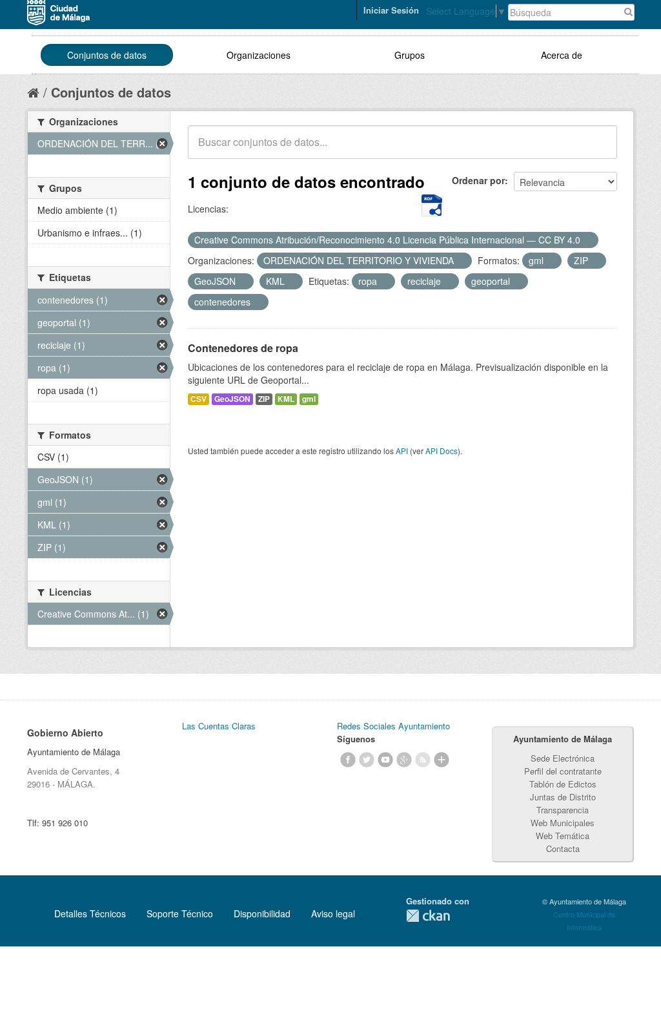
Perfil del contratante (563, 771)
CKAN (428, 915)
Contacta (563, 848)
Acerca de (561, 54)
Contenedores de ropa (243, 347)
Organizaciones (258, 54)
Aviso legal (333, 913)
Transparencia (562, 810)
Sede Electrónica (563, 758)
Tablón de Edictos (562, 784)
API (402, 450)
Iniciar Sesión (391, 10)
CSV (198, 398)
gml (309, 398)
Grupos (409, 54)
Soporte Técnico (180, 913)
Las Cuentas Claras (219, 726)
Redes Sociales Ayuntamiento (393, 726)
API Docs (441, 450)
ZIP (264, 398)
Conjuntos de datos (107, 54)
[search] (598, 149)
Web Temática (562, 835)
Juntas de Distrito (563, 797)
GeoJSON (232, 398)
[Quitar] (587, 240)
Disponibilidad (262, 913)
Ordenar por (478, 180)
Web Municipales (563, 823)
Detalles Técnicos (90, 913)
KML (286, 398)
